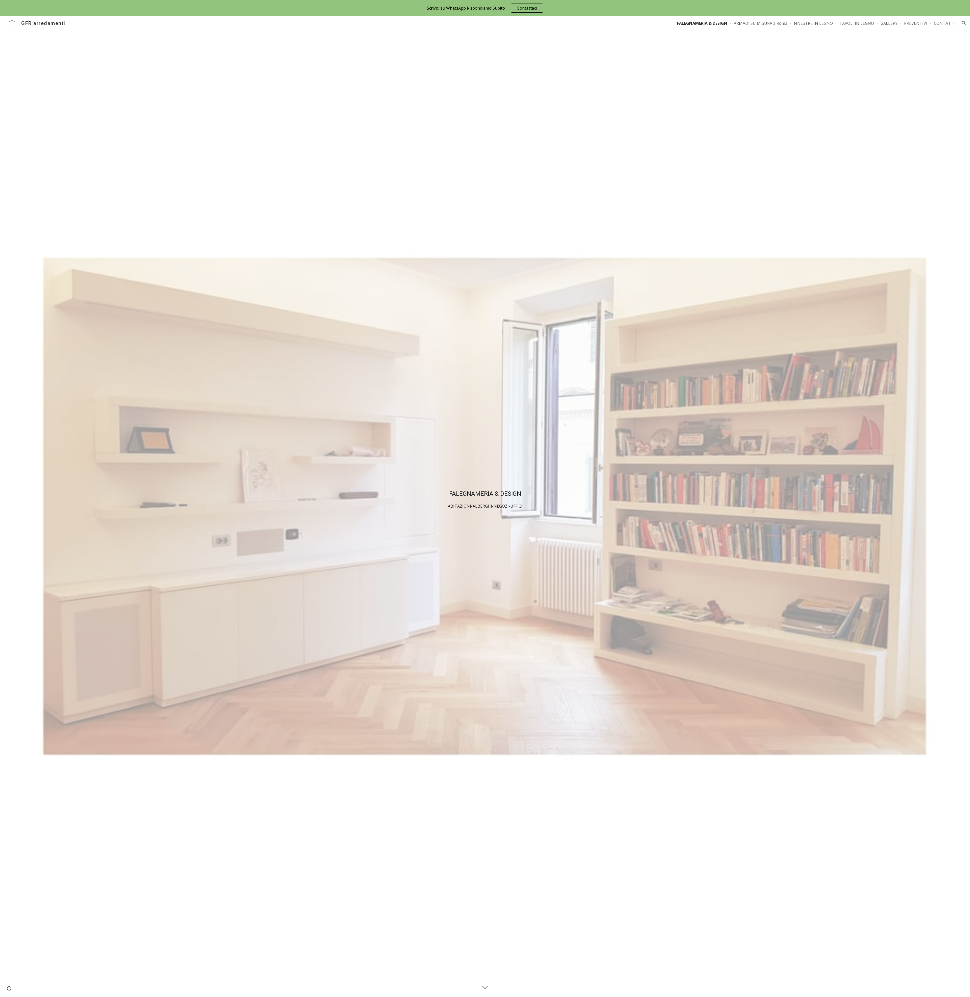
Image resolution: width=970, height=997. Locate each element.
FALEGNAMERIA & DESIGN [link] (702, 23)
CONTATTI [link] (944, 23)
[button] (964, 23)
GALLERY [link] (889, 23)
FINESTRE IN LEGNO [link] (813, 23)
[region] (485, 8)
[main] (485, 506)
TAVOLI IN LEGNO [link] (856, 23)
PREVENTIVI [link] (915, 23)
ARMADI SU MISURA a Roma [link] (760, 23)
